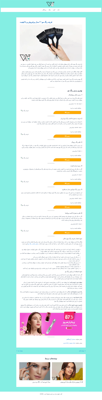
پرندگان (44, 10)
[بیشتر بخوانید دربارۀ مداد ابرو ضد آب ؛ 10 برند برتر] (34, 371)
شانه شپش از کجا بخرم (69, 343)
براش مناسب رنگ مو (33, 243)
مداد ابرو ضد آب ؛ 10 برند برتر (41, 382)
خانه (58, 10)
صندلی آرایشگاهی (70, 339)
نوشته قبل (82, 350)
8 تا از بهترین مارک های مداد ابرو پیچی (71, 382)
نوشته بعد (19, 350)
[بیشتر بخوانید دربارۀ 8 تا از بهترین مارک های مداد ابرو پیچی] (67, 371)
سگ (50, 10)
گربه (54, 10)
